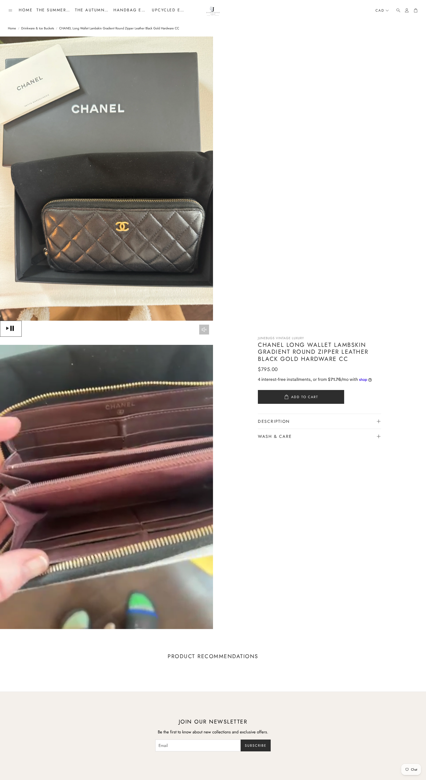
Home (12, 28)
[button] (10, 10)
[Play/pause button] (11, 329)
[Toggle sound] (204, 329)
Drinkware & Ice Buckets (37, 28)
